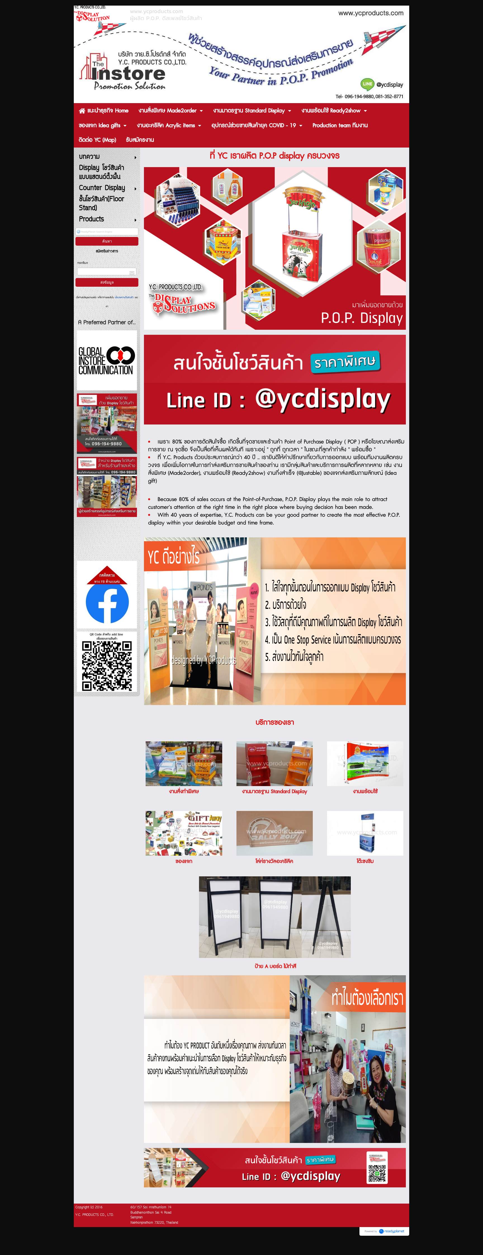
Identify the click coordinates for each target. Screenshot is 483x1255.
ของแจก (184, 861)
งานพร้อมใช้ (365, 791)
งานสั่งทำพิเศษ (184, 791)
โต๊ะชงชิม (365, 861)
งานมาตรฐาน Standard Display (274, 791)
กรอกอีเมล (82, 263)
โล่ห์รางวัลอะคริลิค (274, 861)
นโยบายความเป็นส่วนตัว (124, 297)
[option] (275, 379)
